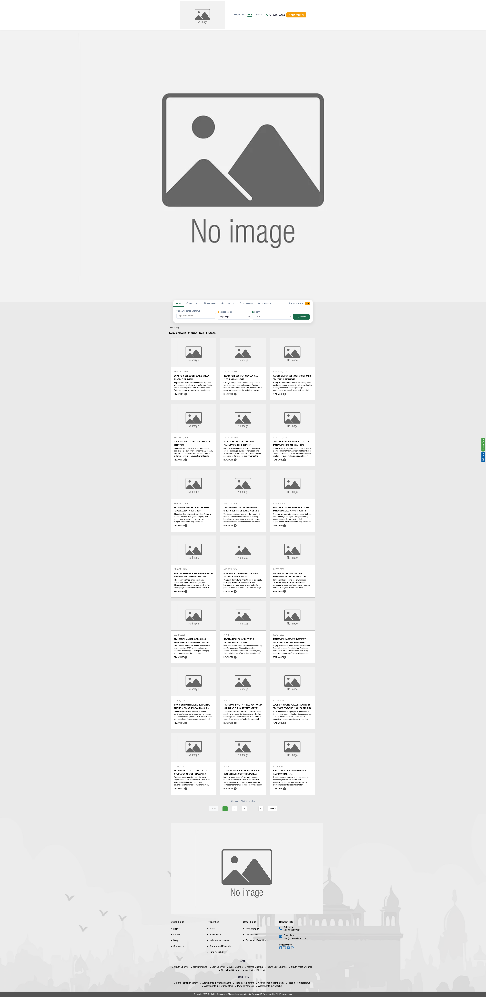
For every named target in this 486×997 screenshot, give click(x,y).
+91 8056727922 (292, 930)
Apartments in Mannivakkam (216, 982)
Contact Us (179, 946)
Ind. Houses (230, 303)
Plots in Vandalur (245, 986)
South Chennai (181, 966)
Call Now (483, 457)
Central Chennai (255, 966)
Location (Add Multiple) (189, 311)
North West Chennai (255, 970)
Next (272, 808)
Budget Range (226, 312)
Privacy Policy (252, 928)
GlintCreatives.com (284, 994)
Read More (179, 394)
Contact (258, 14)
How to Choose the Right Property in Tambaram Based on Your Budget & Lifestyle (291, 511)
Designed (256, 994)
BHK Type (258, 312)
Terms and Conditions (257, 940)
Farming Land (267, 303)
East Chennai (218, 966)
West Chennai (236, 966)
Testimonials (252, 934)
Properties (239, 14)
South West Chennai (301, 966)
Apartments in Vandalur (270, 986)
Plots (212, 928)
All (180, 303)
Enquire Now (483, 444)
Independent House (219, 940)
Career (176, 934)
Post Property (300, 303)
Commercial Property (220, 946)
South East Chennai (277, 966)
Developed (268, 994)
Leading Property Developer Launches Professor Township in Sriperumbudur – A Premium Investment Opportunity (292, 708)
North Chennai (200, 966)
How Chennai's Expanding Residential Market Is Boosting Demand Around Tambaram (192, 708)
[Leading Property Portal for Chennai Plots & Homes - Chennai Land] (202, 15)
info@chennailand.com (295, 938)
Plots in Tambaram (244, 982)
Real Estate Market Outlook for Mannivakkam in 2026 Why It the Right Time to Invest (192, 642)
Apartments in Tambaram (271, 982)
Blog (249, 14)
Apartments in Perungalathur (218, 986)
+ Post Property (296, 15)
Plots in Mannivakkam (187, 982)
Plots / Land (194, 303)
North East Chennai (230, 970)
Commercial (248, 303)
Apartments (211, 303)
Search (303, 317)
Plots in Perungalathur (299, 982)
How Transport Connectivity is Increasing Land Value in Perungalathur (239, 642)
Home (171, 328)
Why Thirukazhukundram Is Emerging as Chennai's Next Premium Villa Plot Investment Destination (193, 576)
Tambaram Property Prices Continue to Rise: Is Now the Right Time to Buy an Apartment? (243, 708)
